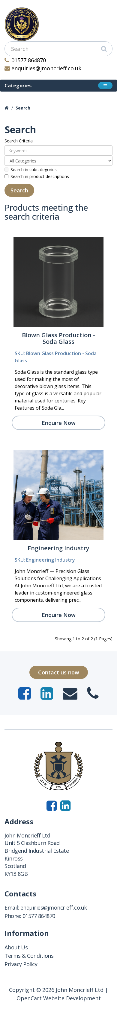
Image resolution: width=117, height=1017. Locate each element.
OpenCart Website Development (58, 998)
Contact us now (58, 672)
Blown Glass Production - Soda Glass (58, 338)
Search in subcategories (33, 169)
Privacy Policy (20, 964)
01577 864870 (28, 60)
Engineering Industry (58, 548)
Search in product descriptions (39, 176)
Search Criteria (18, 141)
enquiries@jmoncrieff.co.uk (46, 68)
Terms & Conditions (28, 955)
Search (23, 108)
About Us (16, 947)
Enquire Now (59, 422)
